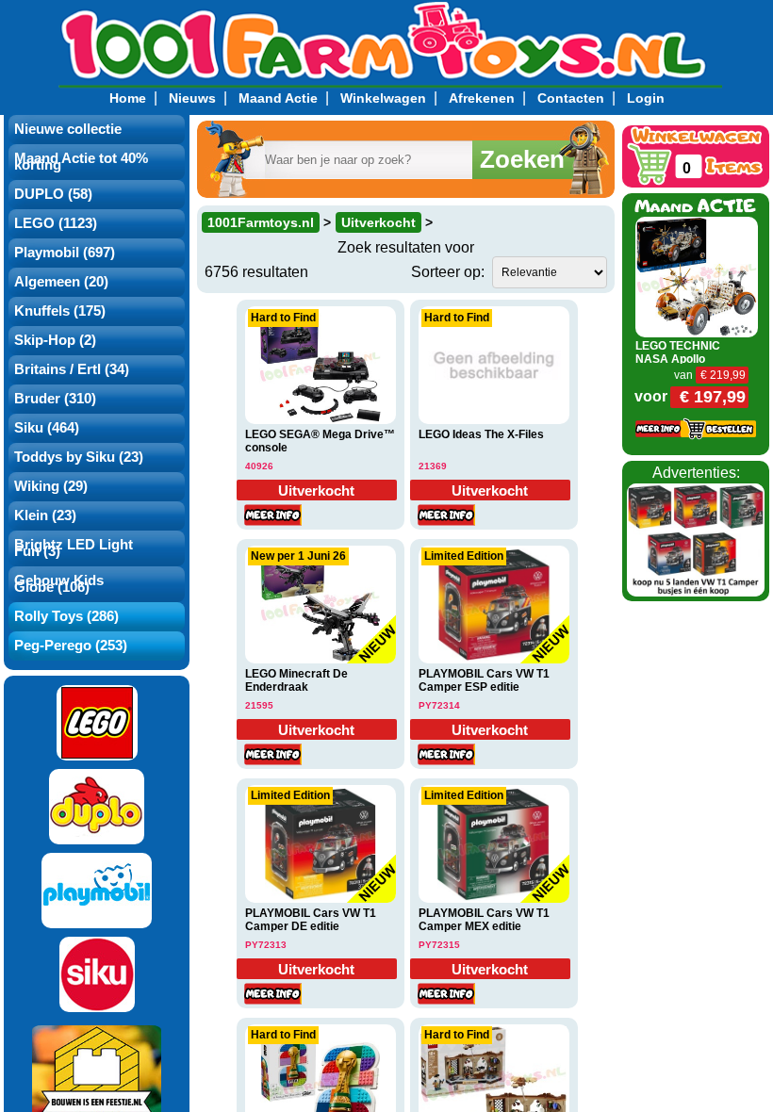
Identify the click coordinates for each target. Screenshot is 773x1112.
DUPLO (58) (53, 194)
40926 (259, 466)
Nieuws (192, 98)
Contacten (570, 98)
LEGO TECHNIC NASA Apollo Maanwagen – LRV (684, 359)
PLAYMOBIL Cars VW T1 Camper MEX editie (484, 920)
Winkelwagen (383, 98)
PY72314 (439, 705)
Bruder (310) (55, 398)
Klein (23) (45, 515)
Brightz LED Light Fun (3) (73, 548)
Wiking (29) (51, 486)
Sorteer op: (448, 272)
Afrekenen (482, 98)
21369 (433, 466)
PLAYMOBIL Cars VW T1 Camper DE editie (310, 920)
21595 (259, 705)
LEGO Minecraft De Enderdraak (296, 680)
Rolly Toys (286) (66, 616)
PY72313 (266, 945)
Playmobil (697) (64, 252)
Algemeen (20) (61, 281)
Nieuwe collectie (68, 129)
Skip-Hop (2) (55, 340)
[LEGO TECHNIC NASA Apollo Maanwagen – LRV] (696, 276)
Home (127, 98)
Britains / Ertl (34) (71, 369)
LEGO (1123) (55, 223)
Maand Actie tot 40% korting (81, 161)
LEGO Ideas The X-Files (481, 434)
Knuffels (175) (60, 311)
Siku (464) (46, 427)
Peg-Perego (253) (70, 645)
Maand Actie (278, 98)
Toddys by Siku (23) (78, 457)
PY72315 (439, 945)
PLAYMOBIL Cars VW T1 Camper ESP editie (484, 680)
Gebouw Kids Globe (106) (59, 584)
